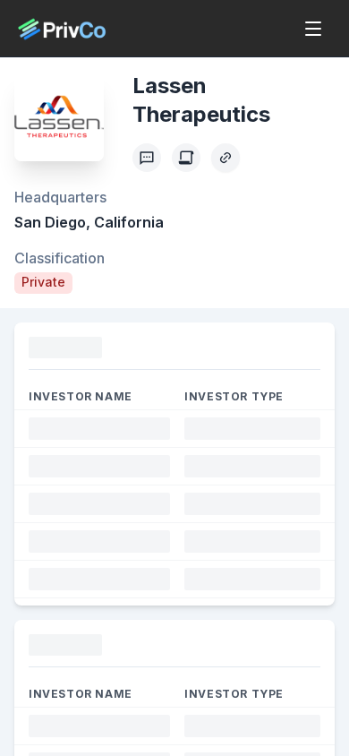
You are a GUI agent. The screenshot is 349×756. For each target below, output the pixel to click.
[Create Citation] (186, 157)
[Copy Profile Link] (225, 157)
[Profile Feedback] (146, 157)
